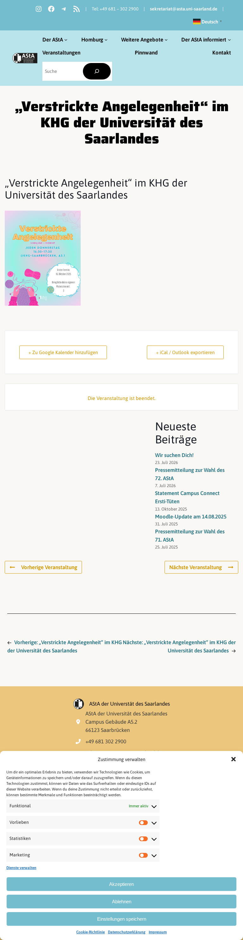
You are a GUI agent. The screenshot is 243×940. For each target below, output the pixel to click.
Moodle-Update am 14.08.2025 (191, 516)
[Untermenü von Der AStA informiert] (229, 39)
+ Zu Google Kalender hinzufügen (63, 352)
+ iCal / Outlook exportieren (185, 352)
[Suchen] (97, 71)
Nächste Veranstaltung (195, 567)
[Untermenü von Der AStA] (65, 39)
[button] (233, 759)
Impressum (158, 932)
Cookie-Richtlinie (90, 932)
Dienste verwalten (21, 868)
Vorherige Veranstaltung (49, 567)
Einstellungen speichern (121, 919)
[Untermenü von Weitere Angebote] (166, 39)
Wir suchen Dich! (174, 455)
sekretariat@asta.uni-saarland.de (183, 8)
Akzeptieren (121, 884)
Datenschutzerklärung (127, 932)
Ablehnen (121, 901)
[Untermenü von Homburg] (106, 39)
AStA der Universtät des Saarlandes (129, 704)
